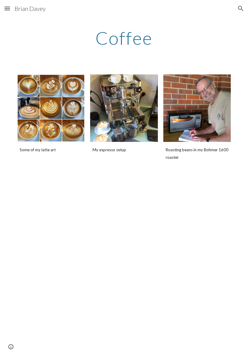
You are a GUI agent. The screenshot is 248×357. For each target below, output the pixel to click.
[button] (7, 8)
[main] (124, 37)
